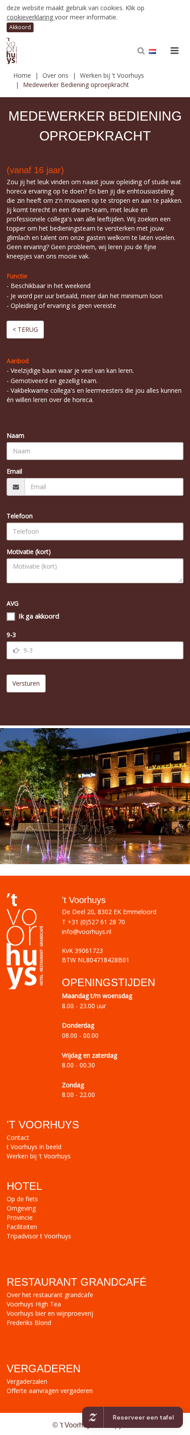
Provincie (20, 1217)
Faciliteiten (22, 1226)
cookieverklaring (31, 17)
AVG (13, 603)
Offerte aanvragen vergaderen (50, 1390)
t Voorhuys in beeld (34, 1147)
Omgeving (21, 1208)
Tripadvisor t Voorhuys (39, 1236)
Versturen (26, 683)
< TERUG (25, 329)
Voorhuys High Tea (34, 1304)
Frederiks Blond (29, 1322)
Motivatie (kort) (29, 551)
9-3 (11, 634)
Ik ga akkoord (39, 615)
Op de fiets (22, 1199)
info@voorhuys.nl (86, 931)
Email (14, 471)
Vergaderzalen (27, 1381)
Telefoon (20, 516)
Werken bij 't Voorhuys (39, 1156)
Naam (15, 435)
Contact (18, 1137)
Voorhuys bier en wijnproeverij (50, 1313)
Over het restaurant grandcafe (50, 1295)
